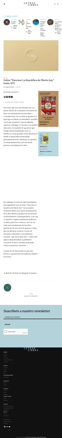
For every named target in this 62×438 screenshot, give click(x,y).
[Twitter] (7, 97)
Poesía (5, 383)
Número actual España (9, 408)
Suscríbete (43, 124)
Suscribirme (6, 415)
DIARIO (5, 352)
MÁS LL (5, 411)
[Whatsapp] (12, 97)
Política (57, 19)
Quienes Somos (7, 419)
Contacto (6, 423)
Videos (5, 398)
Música (5, 371)
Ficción (5, 385)
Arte (4, 373)
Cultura (13, 19)
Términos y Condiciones (30, 437)
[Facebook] (5, 97)
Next (56, 109)
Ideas (5, 392)
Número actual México (8, 406)
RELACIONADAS (16, 302)
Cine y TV (6, 367)
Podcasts (6, 400)
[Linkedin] (9, 97)
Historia (5, 390)
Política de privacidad (41, 437)
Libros (5, 369)
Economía (6, 358)
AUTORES (43, 302)
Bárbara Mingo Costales (42, 34)
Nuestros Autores (7, 421)
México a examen (46, 151)
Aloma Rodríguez (43, 29)
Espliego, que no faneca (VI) (43, 24)
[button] (5, 4)
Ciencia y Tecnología (8, 360)
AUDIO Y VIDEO (7, 396)
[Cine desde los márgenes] (48, 106)
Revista (6, 78)
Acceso (5, 413)
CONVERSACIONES (8, 375)
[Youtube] (9, 427)
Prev (40, 109)
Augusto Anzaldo (31, 296)
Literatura (43, 19)
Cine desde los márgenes (48, 118)
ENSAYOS (6, 388)
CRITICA (6, 365)
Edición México (44, 122)
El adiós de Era (13, 22)
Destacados (6, 410)
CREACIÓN (6, 381)
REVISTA (6, 404)
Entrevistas (6, 377)
